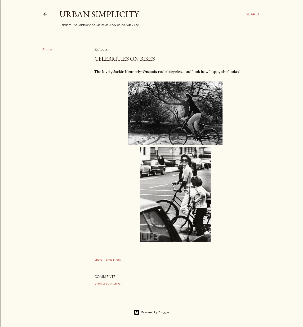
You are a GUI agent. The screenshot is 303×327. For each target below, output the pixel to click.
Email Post (113, 259)
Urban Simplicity (99, 14)
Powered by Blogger (155, 312)
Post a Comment (108, 284)
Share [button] (47, 50)
